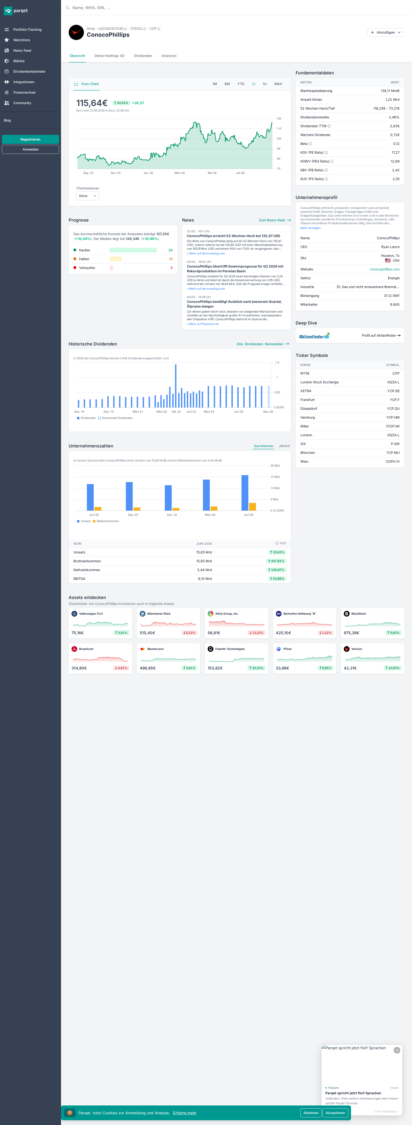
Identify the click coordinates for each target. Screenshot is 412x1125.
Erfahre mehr (184, 1112)
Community (22, 103)
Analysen (169, 56)
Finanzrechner (24, 92)
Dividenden (143, 56)
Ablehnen (311, 1113)
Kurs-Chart (90, 84)
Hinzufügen (386, 32)
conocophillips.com (385, 269)
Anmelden (31, 149)
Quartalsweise (263, 446)
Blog (7, 120)
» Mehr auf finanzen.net (203, 324)
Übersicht (77, 56)
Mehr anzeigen (310, 228)
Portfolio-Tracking (27, 29)
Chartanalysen (87, 188)
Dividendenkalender (29, 71)
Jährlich (284, 446)
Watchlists (21, 40)
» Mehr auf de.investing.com (206, 253)
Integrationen (23, 82)
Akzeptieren (335, 1113)
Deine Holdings (109, 56)
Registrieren (31, 139)
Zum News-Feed (272, 220)
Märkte (19, 61)
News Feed (22, 50)
